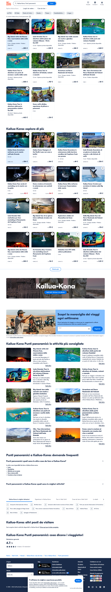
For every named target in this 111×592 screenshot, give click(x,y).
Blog (79, 572)
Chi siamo (80, 564)
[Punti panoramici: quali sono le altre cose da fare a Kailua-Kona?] (103, 461)
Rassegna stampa (82, 575)
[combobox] (30, 3)
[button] (17, 35)
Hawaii (22, 555)
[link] (17, 35)
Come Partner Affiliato (96, 570)
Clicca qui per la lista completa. (49, 527)
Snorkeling (11, 469)
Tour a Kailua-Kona (50, 555)
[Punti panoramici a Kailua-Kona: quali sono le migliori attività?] (103, 484)
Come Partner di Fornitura (97, 564)
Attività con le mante (14, 471)
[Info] (29, 16)
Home (8, 555)
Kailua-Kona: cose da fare (34, 555)
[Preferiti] (88, 2)
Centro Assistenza (57, 564)
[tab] (19, 499)
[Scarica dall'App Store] (44, 572)
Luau (9, 467)
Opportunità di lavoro (82, 568)
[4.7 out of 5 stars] (11, 547)
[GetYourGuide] (8, 3)
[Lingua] (95, 2)
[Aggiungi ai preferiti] (27, 20)
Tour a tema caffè (13, 473)
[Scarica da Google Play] (44, 565)
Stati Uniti (15, 555)
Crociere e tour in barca (15, 475)
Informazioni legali (57, 567)
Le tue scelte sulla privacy (59, 573)
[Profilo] (102, 2)
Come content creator (96, 567)
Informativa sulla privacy (16, 337)
